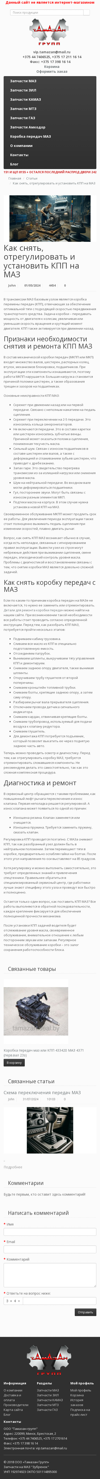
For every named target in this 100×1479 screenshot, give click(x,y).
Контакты (19, 155)
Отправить (85, 1312)
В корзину (14, 1063)
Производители (16, 1405)
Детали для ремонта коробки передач (34, 610)
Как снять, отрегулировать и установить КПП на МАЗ (54, 183)
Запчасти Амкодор (27, 127)
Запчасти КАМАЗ (25, 99)
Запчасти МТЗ (23, 108)
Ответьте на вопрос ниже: (29, 1293)
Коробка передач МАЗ (30, 136)
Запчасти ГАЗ (22, 118)
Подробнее (13, 1167)
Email (11, 1241)
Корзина (77, 1395)
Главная (14, 178)
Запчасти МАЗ (23, 81)
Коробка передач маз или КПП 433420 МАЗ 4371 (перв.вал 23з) (44, 1052)
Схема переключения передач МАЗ (42, 1092)
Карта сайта (13, 1409)
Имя (10, 1224)
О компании (21, 145)
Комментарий (18, 1259)
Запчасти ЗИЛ (23, 90)
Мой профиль (80, 1390)
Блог (14, 164)
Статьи (31, 178)
